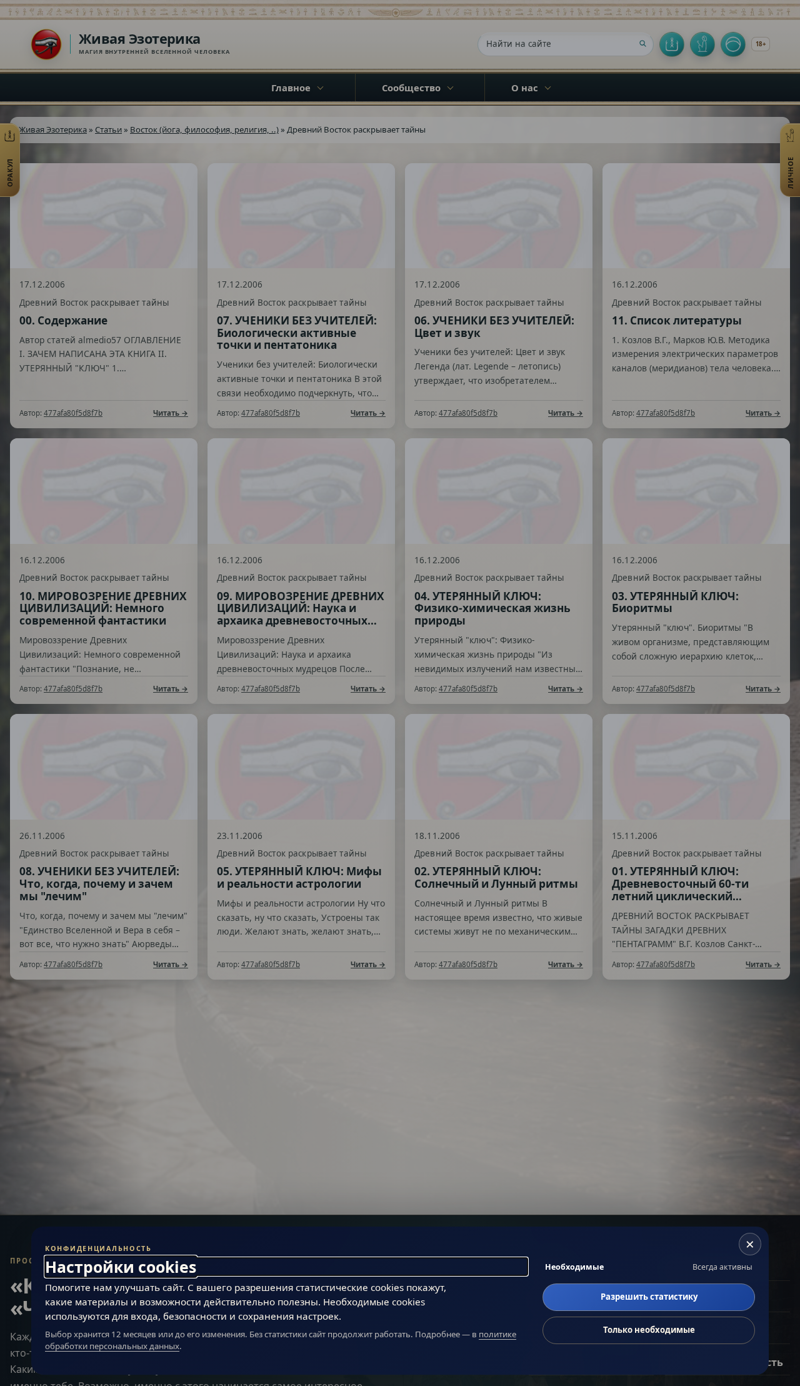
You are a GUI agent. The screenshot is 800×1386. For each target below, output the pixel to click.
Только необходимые (649, 1329)
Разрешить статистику (649, 1296)
